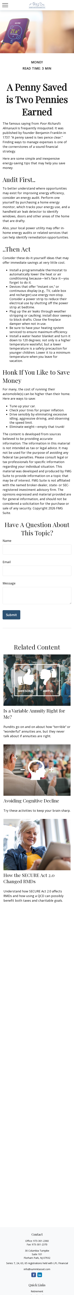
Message (9, 583)
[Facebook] (33, 1275)
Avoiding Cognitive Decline (31, 800)
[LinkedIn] (39, 1275)
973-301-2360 (41, 1240)
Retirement (37, 1291)
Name (7, 541)
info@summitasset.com (37, 1269)
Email (7, 562)
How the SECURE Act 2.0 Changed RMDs (29, 878)
